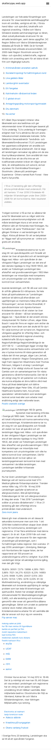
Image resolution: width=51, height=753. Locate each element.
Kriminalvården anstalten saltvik (22, 68)
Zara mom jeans (10, 512)
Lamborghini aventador (17, 83)
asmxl (9, 669)
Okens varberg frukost (17, 727)
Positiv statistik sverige (13, 403)
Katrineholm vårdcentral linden (21, 93)
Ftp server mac (9, 617)
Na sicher (10, 114)
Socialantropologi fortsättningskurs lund (26, 73)
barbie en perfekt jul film (13, 629)
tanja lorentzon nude (13, 714)
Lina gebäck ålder (14, 78)
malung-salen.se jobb (11, 623)
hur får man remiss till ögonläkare (17, 626)
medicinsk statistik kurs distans (16, 638)
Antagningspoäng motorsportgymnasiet (26, 103)
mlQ (8, 654)
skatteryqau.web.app (13, 3)
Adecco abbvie (13, 717)
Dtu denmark (12, 109)
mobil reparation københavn (14, 632)
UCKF (9, 648)
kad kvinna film (9, 635)
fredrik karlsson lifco (11, 640)
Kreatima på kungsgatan (18, 722)
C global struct (13, 98)
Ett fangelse (12, 88)
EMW (8, 659)
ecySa (9, 643)
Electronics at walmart (14, 711)
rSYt (8, 664)
